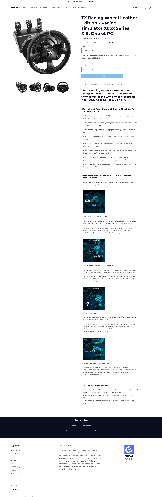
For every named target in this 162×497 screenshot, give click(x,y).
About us (14, 460)
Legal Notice (15, 470)
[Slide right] (72, 87)
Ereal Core (18, 496)
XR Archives (15, 453)
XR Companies (15, 457)
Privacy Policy (15, 467)
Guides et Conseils (17, 473)
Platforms (84, 46)
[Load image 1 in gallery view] (21, 87)
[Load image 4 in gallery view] (62, 87)
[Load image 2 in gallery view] (35, 87)
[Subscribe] (96, 430)
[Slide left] (13, 87)
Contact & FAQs (16, 450)
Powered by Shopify (27, 496)
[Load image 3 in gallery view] (49, 87)
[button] (39, 8)
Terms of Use (15, 463)
